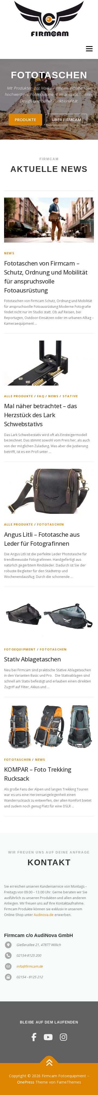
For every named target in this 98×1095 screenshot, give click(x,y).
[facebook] (33, 1037)
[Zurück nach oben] (49, 1063)
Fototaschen (50, 524)
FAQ (40, 396)
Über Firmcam (66, 119)
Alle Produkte (18, 396)
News (9, 253)
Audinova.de (44, 914)
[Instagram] (63, 1037)
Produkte (25, 119)
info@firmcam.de (29, 966)
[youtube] (48, 1037)
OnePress (25, 1082)
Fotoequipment (20, 649)
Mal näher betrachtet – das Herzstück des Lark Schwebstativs (40, 415)
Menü (88, 48)
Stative (70, 396)
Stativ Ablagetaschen (32, 659)
